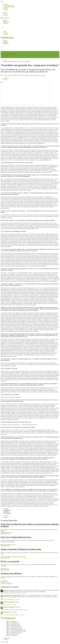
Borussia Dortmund (5, 544)
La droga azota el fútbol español (7, 599)
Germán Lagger (8, 75)
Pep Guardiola (42, 75)
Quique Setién (22, 556)
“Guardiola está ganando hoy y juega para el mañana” (17, 61)
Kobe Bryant (4, 580)
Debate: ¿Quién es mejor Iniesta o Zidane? (9, 614)
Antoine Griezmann (5, 556)
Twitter (5, 79)
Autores (6, 15)
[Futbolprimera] (7, 37)
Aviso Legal (7, 638)
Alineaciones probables (9, 6)
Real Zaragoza (8, 532)
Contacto (6, 639)
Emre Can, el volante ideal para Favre (16, 537)
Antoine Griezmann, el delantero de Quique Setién (21, 549)
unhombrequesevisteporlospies (11, 595)
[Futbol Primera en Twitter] (6, 23)
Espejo (5, 590)
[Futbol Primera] (5, 17)
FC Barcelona (14, 556)
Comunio (6, 9)
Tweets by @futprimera (6, 583)
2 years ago (17, 599)
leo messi (35, 75)
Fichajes (3, 532)
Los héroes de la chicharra (11, 573)
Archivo (6, 13)
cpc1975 (5, 612)
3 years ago (13, 604)
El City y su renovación (10, 561)
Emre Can (13, 544)
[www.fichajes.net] (8, 618)
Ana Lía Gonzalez (8, 602)
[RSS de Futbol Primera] (5, 20)
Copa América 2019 (9, 5)
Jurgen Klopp (29, 75)
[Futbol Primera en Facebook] (6, 21)
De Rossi (23, 75)
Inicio (2, 1)
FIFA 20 (6, 8)
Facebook (6, 78)
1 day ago (25, 592)
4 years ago (21, 614)
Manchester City (5, 568)
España (5, 4)
